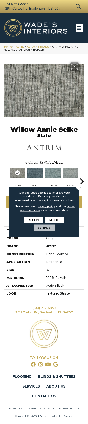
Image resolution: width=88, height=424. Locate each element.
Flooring (19, 46)
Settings (44, 227)
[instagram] (41, 364)
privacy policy (46, 206)
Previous (6, 175)
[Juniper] (53, 173)
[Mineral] (70, 173)
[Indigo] (35, 173)
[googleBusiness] (56, 364)
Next (81, 175)
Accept (33, 220)
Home (8, 46)
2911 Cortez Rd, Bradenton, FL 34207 (32, 8)
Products (43, 46)
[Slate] (17, 173)
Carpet (31, 46)
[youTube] (48, 364)
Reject (54, 220)
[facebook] (33, 364)
